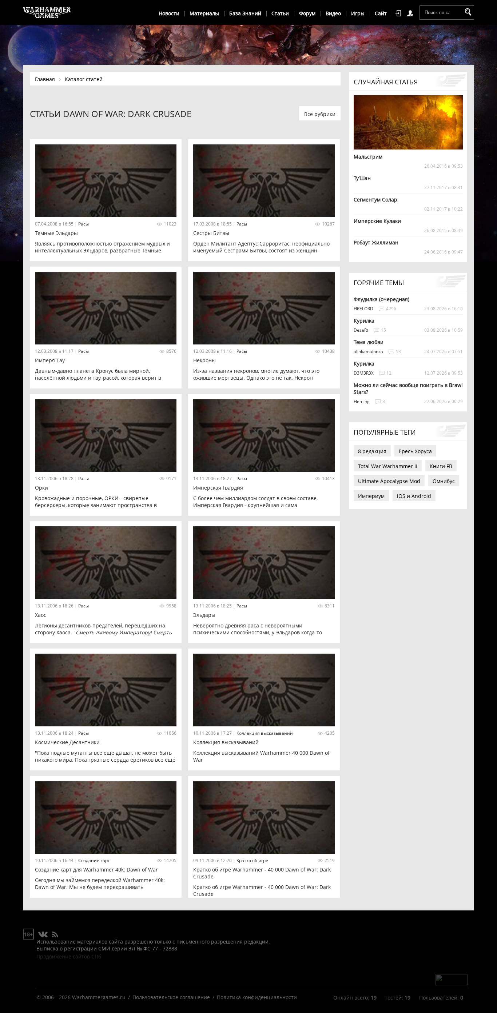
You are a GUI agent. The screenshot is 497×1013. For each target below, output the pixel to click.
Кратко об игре (252, 860)
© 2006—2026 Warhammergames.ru (81, 997)
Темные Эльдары (56, 233)
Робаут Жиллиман (376, 242)
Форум (307, 13)
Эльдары (204, 614)
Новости (169, 13)
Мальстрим (368, 156)
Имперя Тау (50, 360)
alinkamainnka (368, 351)
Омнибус (444, 481)
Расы (83, 224)
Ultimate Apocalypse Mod (389, 481)
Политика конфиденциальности (257, 997)
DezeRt (361, 330)
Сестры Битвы (211, 233)
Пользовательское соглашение (171, 997)
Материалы (204, 13)
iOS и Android (414, 495)
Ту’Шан (362, 178)
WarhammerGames (47, 12)
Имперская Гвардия (218, 487)
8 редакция (372, 451)
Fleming (362, 401)
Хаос (40, 614)
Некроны (204, 360)
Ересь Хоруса (415, 451)
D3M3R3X (364, 373)
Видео (333, 13)
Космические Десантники (67, 742)
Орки (41, 487)
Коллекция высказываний (264, 733)
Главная (45, 79)
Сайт (381, 13)
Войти (399, 13)
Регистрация (411, 13)
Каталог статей (84, 79)
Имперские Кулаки (377, 221)
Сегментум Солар (375, 199)
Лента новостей (55, 935)
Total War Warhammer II (387, 466)
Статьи (280, 13)
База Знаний (245, 13)
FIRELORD (363, 309)
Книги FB (441, 466)
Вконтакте (43, 935)
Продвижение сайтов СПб (68, 956)
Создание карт (94, 860)
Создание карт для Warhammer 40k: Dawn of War (96, 869)
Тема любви (368, 342)
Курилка (364, 320)
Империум (371, 495)
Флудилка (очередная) (381, 299)
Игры (358, 13)
